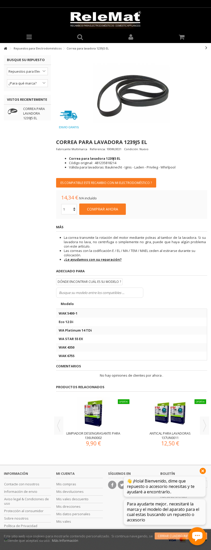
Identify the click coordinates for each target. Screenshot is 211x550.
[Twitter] (122, 485)
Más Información (65, 540)
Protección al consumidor (23, 511)
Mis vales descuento (72, 499)
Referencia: (98, 149)
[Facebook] (112, 485)
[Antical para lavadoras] (170, 413)
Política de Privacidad (20, 526)
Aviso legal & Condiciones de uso (26, 501)
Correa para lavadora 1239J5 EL (34, 113)
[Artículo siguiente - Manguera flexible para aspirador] (206, 48)
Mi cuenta (65, 473)
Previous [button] (58, 426)
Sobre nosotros (16, 518)
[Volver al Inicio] (5, 48)
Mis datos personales (73, 514)
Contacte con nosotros (21, 484)
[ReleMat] (105, 19)
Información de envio (20, 491)
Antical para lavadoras (170, 433)
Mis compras (66, 484)
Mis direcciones (68, 506)
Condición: (131, 149)
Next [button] (204, 426)
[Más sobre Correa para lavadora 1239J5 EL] (14, 111)
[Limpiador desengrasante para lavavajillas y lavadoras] (93, 413)
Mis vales (63, 521)
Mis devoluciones (70, 491)
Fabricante (63, 149)
